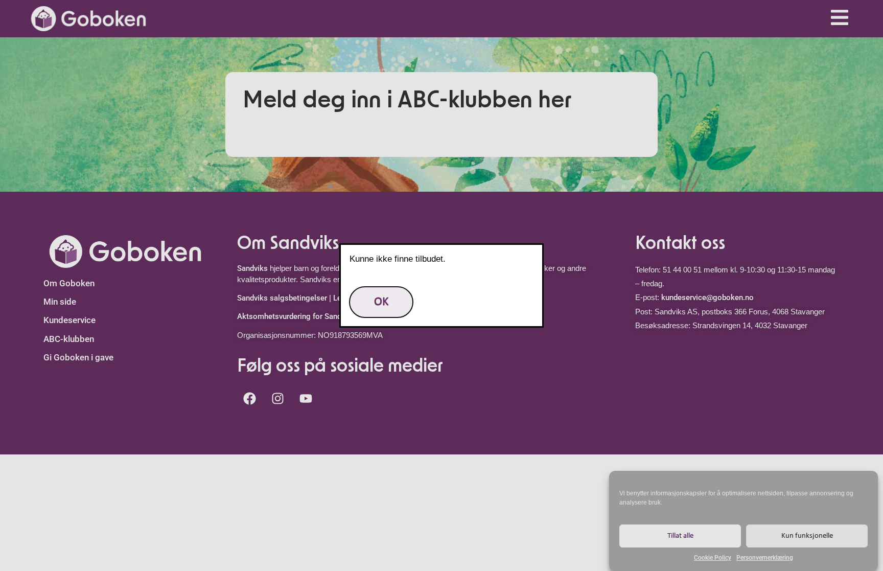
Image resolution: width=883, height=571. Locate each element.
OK (381, 302)
